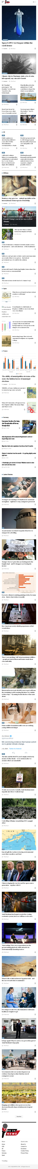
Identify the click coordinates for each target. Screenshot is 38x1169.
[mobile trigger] (3, 2)
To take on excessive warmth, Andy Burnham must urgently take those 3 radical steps (18, 791)
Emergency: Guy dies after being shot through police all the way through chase (10, 423)
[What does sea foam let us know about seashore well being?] (6, 296)
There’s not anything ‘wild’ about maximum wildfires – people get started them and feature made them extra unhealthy (18, 659)
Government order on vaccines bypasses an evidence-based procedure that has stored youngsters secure (16, 1074)
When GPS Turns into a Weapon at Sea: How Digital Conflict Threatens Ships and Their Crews (13, 405)
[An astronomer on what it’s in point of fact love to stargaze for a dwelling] (19, 518)
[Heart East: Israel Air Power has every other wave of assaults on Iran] (10, 119)
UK (3, 195)
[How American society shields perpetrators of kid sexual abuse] (19, 614)
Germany (5, 39)
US (4, 132)
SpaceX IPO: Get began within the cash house (17, 44)
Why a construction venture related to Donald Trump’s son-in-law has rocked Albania (17, 219)
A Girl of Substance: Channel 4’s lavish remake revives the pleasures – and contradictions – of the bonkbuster (18, 246)
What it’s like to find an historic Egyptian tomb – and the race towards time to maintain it (18, 979)
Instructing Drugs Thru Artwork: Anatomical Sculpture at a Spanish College (22, 338)
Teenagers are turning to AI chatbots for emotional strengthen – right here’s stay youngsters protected (18, 501)
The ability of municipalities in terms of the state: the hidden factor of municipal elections (18, 378)
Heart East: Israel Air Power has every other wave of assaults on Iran (9, 111)
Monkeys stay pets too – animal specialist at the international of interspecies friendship (19, 199)
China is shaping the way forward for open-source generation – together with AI (18, 884)
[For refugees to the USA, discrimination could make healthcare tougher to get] (19, 997)
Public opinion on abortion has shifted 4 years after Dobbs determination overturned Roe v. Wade (9, 141)
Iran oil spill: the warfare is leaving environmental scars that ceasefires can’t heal (17, 853)
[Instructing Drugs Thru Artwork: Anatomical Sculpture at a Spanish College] (6, 341)
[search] (29, 2)
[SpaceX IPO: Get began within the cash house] (19, 23)
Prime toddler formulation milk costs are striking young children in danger (17, 727)
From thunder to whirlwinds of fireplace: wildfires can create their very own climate (23, 309)
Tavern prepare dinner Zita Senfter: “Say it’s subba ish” (27, 111)
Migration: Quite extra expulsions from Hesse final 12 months (17, 446)
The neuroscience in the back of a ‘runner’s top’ (16, 280)
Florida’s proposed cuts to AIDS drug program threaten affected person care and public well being (28, 141)
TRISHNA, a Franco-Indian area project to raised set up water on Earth (14, 389)
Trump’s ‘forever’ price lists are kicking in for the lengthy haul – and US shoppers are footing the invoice (17, 564)
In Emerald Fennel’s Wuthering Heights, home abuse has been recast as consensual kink (18, 270)
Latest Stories (8, 474)
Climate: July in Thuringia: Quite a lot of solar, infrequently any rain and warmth (18, 77)
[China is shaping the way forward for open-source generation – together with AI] (19, 871)
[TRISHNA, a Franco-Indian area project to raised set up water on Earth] (31, 392)
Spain (5, 288)
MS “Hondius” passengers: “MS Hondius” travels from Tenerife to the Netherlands (8, 89)
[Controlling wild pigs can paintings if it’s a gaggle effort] (19, 808)
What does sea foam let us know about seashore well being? (24, 293)
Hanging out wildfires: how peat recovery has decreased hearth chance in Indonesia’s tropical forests (17, 1107)
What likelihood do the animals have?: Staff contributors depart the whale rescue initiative (27, 88)
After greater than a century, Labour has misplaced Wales (23, 230)
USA (3, 135)
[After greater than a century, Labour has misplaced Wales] (7, 234)
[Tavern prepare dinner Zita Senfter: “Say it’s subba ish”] (28, 119)
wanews (5, 48)
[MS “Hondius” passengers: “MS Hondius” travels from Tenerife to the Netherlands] (10, 99)
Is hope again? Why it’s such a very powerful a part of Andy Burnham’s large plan (18, 1042)
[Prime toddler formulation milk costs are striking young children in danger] (19, 713)
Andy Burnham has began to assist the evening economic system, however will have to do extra (17, 915)
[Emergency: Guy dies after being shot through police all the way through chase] (29, 427)
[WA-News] (7, 2)
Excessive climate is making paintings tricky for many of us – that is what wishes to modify (19, 596)
